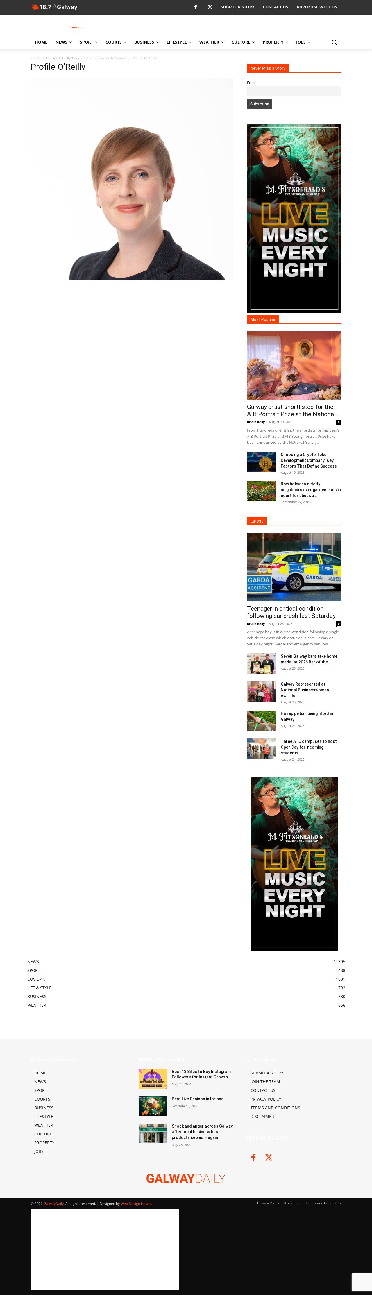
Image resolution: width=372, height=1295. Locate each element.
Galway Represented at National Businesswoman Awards (305, 690)
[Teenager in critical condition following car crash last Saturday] (294, 567)
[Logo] (77, 28)
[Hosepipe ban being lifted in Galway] (261, 721)
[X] (210, 7)
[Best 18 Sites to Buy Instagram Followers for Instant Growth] (153, 1079)
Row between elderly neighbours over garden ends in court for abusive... (311, 490)
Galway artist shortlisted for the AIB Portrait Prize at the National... (293, 410)
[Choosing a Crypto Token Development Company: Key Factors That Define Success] (261, 462)
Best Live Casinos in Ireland (198, 1099)
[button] (334, 42)
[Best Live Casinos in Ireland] (153, 1106)
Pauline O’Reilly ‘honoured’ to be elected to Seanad (86, 58)
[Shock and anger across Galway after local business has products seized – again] (153, 1133)
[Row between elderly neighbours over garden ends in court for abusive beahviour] (261, 491)
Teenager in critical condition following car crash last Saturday (291, 612)
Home (36, 58)
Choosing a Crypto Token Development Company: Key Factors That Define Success (309, 460)
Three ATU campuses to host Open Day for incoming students (309, 747)
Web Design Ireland (136, 1203)
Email (251, 82)
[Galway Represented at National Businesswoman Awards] (261, 691)
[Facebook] (195, 7)
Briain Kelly (256, 422)
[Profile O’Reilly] (132, 278)
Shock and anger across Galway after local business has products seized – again (202, 1132)
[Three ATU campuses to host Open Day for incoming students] (261, 748)
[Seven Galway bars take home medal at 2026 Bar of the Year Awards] (261, 663)
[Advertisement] (132, 344)
